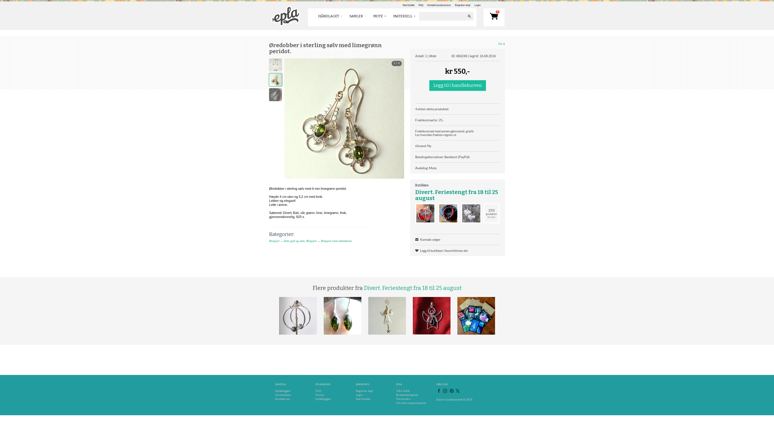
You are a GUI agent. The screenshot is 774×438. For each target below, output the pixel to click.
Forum (319, 394)
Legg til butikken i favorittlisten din (444, 250)
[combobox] (442, 16)
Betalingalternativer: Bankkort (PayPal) (442, 157)
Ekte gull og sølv (294, 241)
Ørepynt (274, 241)
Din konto (362, 384)
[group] (344, 118)
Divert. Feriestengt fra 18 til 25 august (456, 195)
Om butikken (283, 394)
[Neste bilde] (397, 118)
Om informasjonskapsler (411, 403)
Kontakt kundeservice (439, 5)
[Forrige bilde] (291, 118)
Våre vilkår (403, 390)
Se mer (491, 217)
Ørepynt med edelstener (336, 241)
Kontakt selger (430, 239)
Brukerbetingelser (407, 394)
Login (477, 5)
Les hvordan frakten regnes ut (435, 135)
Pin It (501, 44)
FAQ (421, 5)
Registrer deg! (462, 5)
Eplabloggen (282, 390)
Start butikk (409, 5)
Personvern (403, 399)
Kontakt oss (282, 399)
